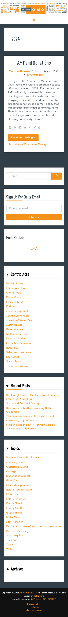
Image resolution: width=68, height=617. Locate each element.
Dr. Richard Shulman (18, 343)
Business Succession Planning (23, 458)
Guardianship (14, 513)
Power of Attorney (17, 531)
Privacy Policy (34, 604)
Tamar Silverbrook (17, 366)
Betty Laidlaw (14, 284)
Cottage (11, 471)
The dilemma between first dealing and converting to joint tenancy (30, 418)
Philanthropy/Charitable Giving (27, 144)
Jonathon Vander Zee (19, 320)
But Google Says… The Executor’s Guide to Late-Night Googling (32, 397)
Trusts (9, 545)
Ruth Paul (12, 348)
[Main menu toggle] (34, 20)
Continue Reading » (23, 138)
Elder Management (17, 485)
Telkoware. (39, 596)
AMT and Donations (34, 62)
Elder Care (12, 481)
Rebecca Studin (15, 339)
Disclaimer (34, 607)
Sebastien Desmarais (18, 352)
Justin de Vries (15, 325)
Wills (9, 549)
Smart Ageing (14, 536)
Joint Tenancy (14, 522)
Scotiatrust (12, 357)
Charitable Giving (17, 467)
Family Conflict (15, 508)
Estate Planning (15, 503)
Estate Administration (19, 490)
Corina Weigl (14, 293)
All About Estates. (28, 592)
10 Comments (35, 75)
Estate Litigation (16, 499)
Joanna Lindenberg (17, 316)
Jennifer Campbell (17, 311)
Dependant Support (18, 476)
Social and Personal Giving (22, 404)
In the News (13, 517)
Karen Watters (14, 329)
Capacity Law (14, 462)
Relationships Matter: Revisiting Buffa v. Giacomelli (30, 410)
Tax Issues (12, 540)
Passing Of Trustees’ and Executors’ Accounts (33, 526)
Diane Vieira (13, 297)
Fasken (10, 306)
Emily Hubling (14, 302)
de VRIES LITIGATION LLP (43, 599)
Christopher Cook (17, 288)
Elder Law (12, 494)
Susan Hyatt (13, 361)
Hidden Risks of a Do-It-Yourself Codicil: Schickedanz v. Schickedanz (30, 427)
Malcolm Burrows (16, 334)
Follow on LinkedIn (34, 610)
